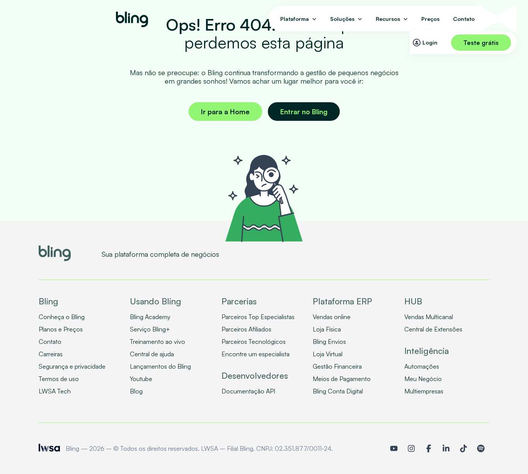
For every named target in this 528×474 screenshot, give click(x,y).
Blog (136, 391)
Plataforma (294, 18)
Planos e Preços (61, 329)
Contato (464, 18)
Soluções (342, 18)
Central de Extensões (433, 329)
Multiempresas (423, 391)
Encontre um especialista (255, 354)
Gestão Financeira (337, 366)
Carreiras (51, 354)
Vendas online (332, 317)
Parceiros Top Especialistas (258, 317)
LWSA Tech (55, 391)
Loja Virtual (327, 354)
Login (430, 42)
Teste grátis (481, 42)
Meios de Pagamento (342, 379)
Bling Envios (329, 341)
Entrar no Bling (303, 111)
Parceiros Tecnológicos (253, 341)
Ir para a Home (225, 111)
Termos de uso (59, 379)
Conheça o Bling (62, 317)
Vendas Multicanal (428, 317)
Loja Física (327, 329)
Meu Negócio (423, 379)
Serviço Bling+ (150, 329)
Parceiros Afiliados (246, 329)
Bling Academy (150, 317)
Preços (430, 18)
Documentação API (248, 391)
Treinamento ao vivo (157, 341)
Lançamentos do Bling (160, 366)
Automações (421, 366)
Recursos (388, 18)
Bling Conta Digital (338, 391)
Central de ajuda (152, 354)
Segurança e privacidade (72, 366)
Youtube (141, 379)
